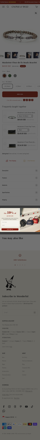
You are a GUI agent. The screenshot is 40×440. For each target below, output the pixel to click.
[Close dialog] (38, 209)
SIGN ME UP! (10, 229)
